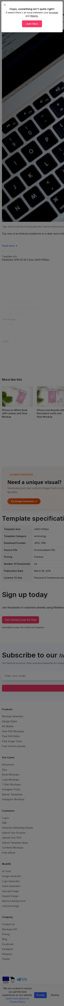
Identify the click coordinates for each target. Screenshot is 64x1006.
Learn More (32, 23)
